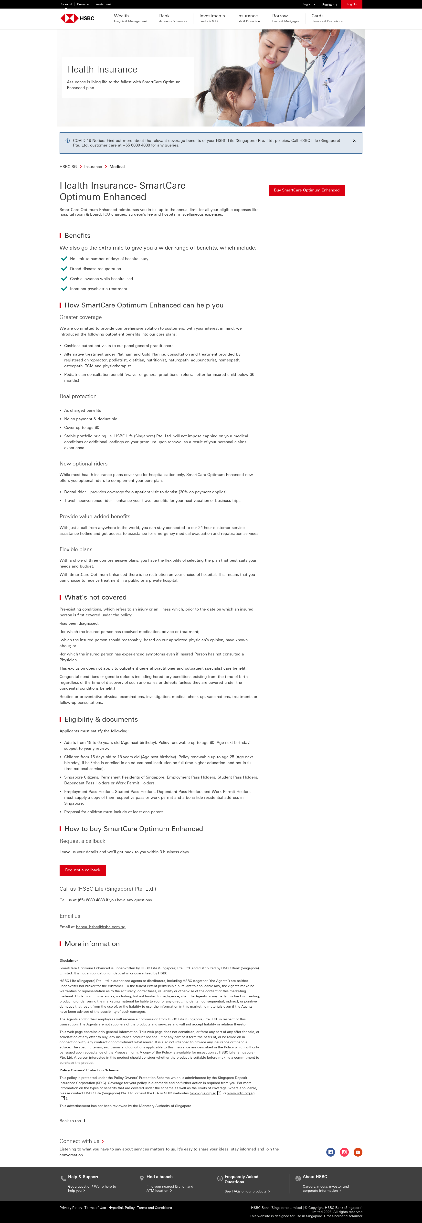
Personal (66, 4)
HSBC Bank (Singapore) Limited (276, 1208)
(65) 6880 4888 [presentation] (91, 900)
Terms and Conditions (154, 1208)
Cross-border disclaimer (343, 1216)
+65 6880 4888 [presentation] (136, 145)
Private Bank (103, 4)
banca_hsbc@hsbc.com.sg (101, 927)
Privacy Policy (71, 1208)
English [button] (310, 4)
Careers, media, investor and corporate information (326, 1188)
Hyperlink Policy (121, 1208)
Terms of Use (95, 1208)
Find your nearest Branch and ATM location (170, 1188)
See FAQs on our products (246, 1191)
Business (83, 4)
